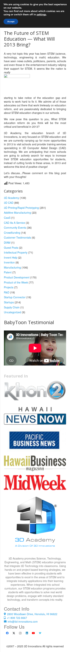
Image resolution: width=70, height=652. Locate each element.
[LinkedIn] (27, 633)
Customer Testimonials (17, 237)
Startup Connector (15, 297)
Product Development (16, 277)
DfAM (7, 242)
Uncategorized (12, 312)
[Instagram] (20, 633)
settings (41, 14)
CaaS (7, 217)
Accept (10, 21)
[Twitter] (13, 633)
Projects (8, 287)
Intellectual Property (15, 252)
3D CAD (8, 202)
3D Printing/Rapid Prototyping (21, 208)
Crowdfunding (12, 232)
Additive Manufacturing (17, 212)
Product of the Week (16, 282)
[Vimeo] (40, 633)
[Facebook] (7, 633)
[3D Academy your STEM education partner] (35, 525)
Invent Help (10, 257)
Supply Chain (12, 307)
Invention (9, 262)
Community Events (15, 227)
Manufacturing (12, 267)
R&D (6, 292)
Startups (9, 302)
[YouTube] (33, 633)
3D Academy (11, 198)
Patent (8, 272)
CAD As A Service (14, 223)
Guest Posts (11, 247)
